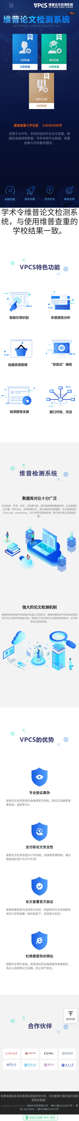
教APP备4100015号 (48, 1109)
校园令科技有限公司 (37, 1105)
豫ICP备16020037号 (61, 1105)
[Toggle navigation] (11, 5)
